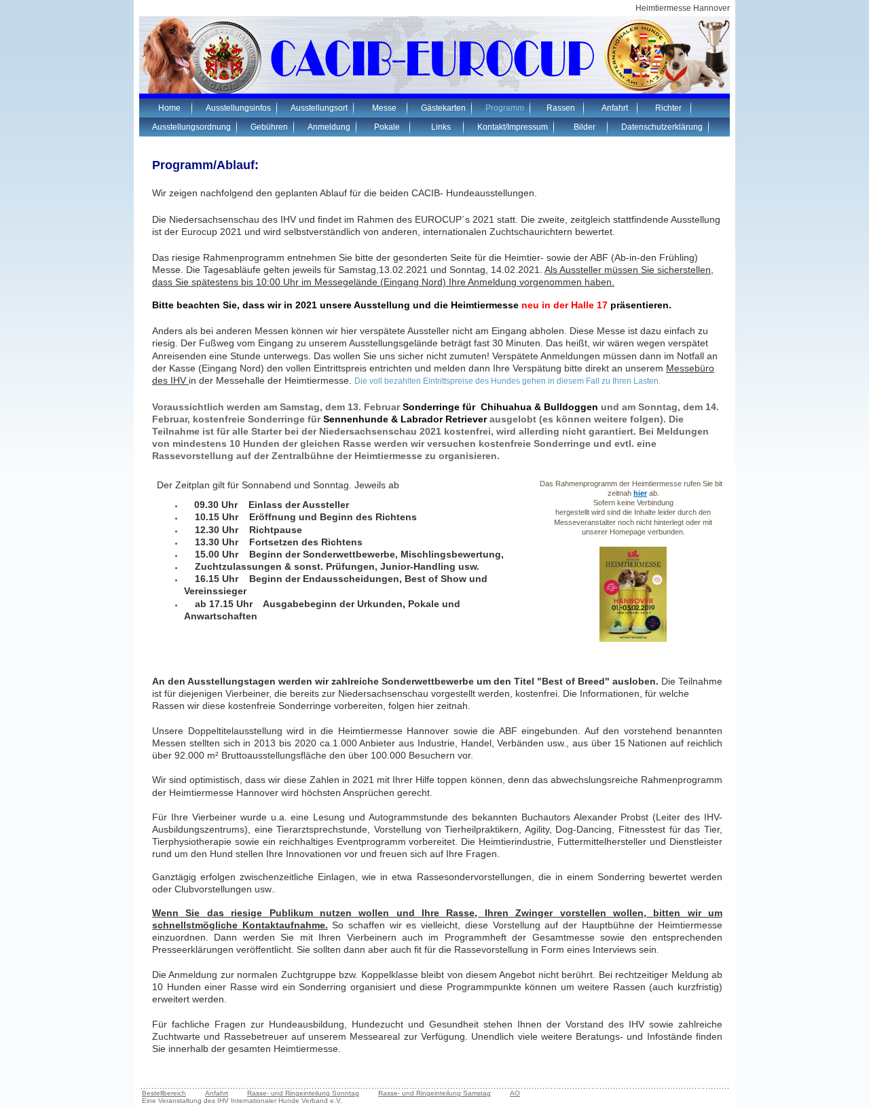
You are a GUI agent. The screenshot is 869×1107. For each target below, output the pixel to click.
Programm (504, 108)
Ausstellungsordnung (191, 127)
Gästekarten (443, 108)
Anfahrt (615, 108)
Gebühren (269, 127)
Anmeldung (329, 127)
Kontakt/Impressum (512, 127)
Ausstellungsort (319, 108)
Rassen (561, 108)
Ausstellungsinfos (238, 108)
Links (441, 127)
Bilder (584, 127)
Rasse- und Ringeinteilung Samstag (434, 1093)
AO (515, 1093)
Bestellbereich (164, 1093)
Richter (668, 108)
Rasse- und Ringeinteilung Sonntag (303, 1093)
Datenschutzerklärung (662, 127)
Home (169, 108)
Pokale (387, 127)
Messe (384, 108)
